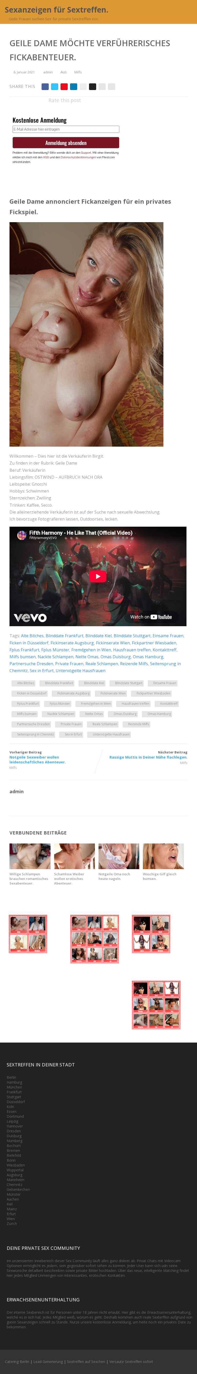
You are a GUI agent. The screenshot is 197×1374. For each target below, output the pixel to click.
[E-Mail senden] (102, 86)
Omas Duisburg (116, 657)
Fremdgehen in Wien (91, 650)
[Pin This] (64, 86)
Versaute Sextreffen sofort (131, 1361)
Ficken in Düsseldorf (28, 643)
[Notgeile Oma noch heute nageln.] (118, 867)
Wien (11, 1218)
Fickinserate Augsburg (72, 643)
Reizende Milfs (134, 663)
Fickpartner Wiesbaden (154, 643)
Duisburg (14, 1135)
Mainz (12, 1208)
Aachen (13, 1199)
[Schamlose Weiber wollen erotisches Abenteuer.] (74, 867)
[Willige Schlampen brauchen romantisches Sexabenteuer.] (29, 867)
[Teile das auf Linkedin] (73, 86)
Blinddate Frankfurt (64, 636)
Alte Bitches (32, 636)
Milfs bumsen (22, 657)
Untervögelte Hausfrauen (80, 670)
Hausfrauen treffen (132, 650)
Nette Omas (86, 657)
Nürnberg (14, 1140)
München (14, 1087)
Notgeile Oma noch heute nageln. (114, 876)
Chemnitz (14, 1184)
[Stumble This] (83, 86)
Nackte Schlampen (55, 657)
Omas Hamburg (148, 657)
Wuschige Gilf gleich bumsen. (159, 876)
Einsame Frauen (168, 636)
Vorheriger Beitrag (37, 757)
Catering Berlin (17, 1361)
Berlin (11, 1077)
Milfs (78, 72)
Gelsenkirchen (18, 1189)
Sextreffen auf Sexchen (86, 1361)
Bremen (13, 1150)
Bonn (11, 1160)
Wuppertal (15, 1169)
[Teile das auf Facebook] (45, 86)
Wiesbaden (16, 1165)
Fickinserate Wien (113, 643)
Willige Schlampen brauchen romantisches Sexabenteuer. (28, 879)
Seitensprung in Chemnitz (35, 734)
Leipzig (12, 1121)
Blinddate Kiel (98, 636)
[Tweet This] (54, 86)
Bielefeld (14, 1155)
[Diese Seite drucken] (111, 86)
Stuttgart (14, 1096)
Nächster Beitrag (149, 755)
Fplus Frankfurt (24, 650)
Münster (14, 1194)
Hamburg (14, 1082)
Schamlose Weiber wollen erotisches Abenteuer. (69, 879)
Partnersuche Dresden (31, 663)
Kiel (10, 1204)
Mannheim (15, 1179)
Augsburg (14, 1174)
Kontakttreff (164, 650)
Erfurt (11, 1213)
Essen (11, 1111)
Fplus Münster (55, 650)
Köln (10, 1106)
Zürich (12, 1223)
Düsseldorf (16, 1101)
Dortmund (15, 1116)
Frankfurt (14, 1092)
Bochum (14, 1145)
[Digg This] (92, 86)
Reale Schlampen (101, 663)
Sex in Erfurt (42, 670)
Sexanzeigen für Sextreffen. (56, 9)
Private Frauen (69, 663)
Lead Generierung (48, 1361)
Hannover (15, 1126)
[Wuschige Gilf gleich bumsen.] (163, 867)
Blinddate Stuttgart (132, 636)
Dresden (14, 1130)
